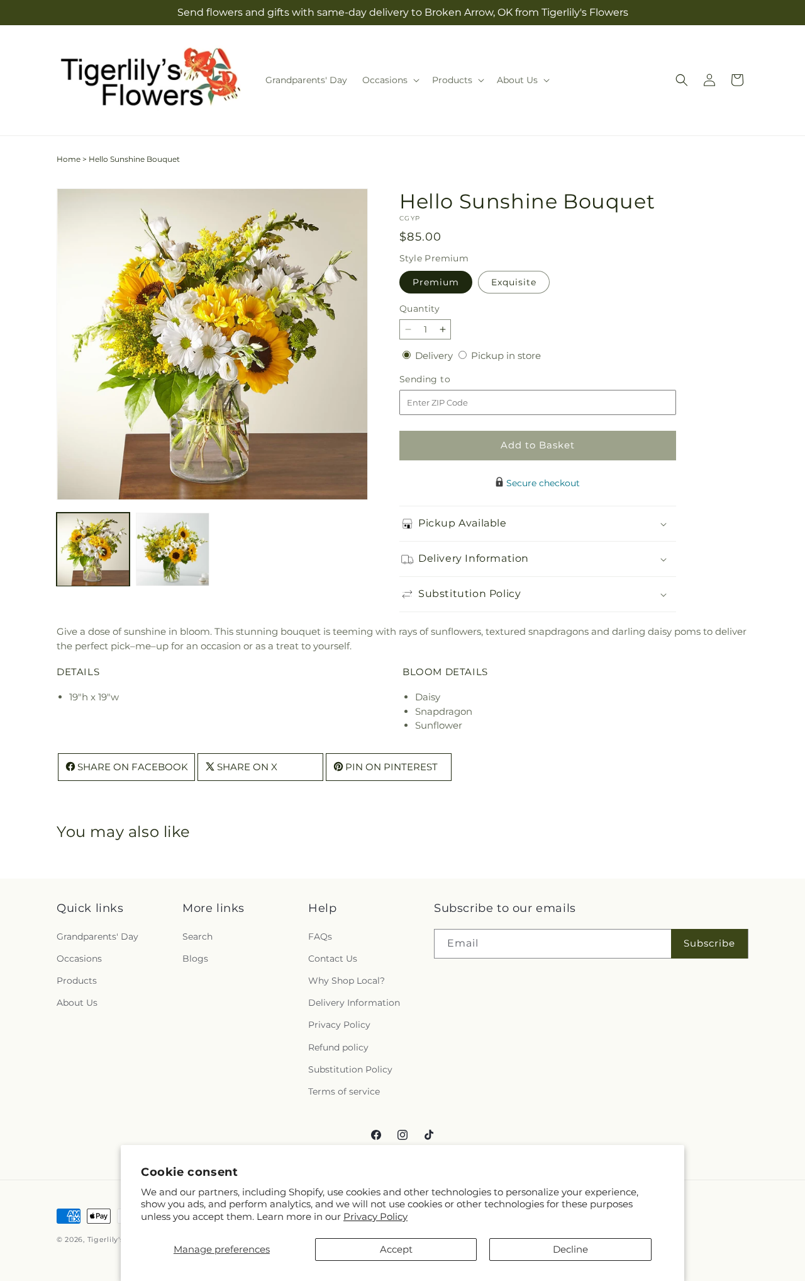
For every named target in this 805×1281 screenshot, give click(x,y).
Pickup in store (506, 356)
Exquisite (513, 282)
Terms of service (344, 1090)
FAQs (320, 936)
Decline (570, 1249)
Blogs (195, 958)
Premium (436, 282)
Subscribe (709, 943)
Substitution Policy (350, 1068)
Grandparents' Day (97, 936)
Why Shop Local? (346, 980)
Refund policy (338, 1046)
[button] (390, 80)
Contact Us (332, 958)
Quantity (419, 308)
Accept (396, 1249)
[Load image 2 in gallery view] (172, 549)
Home (68, 159)
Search (197, 936)
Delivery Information (354, 1002)
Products (77, 980)
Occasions (79, 958)
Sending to (443, 379)
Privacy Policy (375, 1216)
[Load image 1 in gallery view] (93, 549)
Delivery (435, 356)
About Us (77, 1002)
